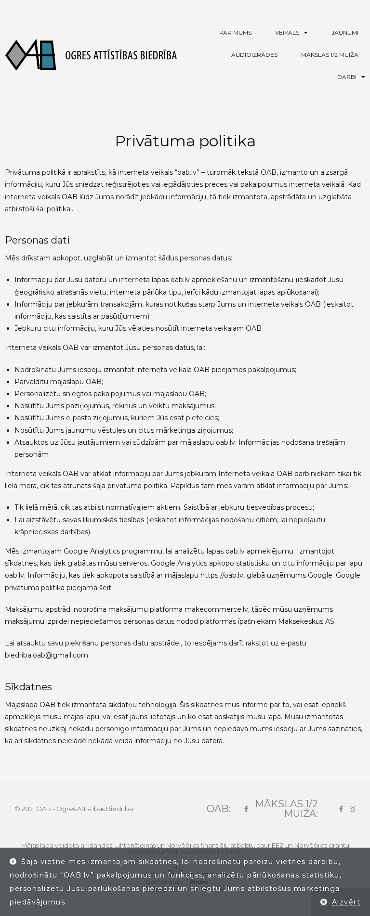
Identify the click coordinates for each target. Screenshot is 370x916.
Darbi (347, 76)
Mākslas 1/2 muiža (329, 54)
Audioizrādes (254, 54)
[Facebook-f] (246, 809)
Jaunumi (344, 32)
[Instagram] (352, 809)
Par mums (235, 32)
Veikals (287, 32)
